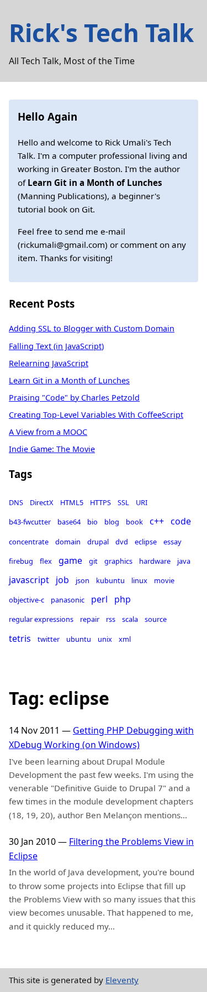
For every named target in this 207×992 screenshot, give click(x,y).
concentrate (29, 542)
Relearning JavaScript (48, 363)
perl (99, 599)
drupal (98, 542)
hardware (155, 561)
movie (164, 580)
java (183, 561)
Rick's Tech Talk (101, 32)
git (93, 561)
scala (130, 619)
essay (172, 542)
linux (139, 580)
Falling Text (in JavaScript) (56, 346)
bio (92, 522)
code (181, 521)
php (122, 599)
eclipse (146, 542)
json (82, 580)
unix (105, 639)
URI (141, 502)
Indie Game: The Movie (52, 449)
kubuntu (110, 580)
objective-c (26, 600)
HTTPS (100, 502)
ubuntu (78, 639)
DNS (16, 502)
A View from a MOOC (48, 432)
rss (110, 619)
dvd (121, 542)
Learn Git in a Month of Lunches (69, 380)
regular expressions (41, 619)
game (70, 560)
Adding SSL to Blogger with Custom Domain (91, 328)
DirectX (42, 502)
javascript (29, 580)
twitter (49, 639)
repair (89, 619)
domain (68, 542)
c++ (157, 521)
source (156, 619)
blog (111, 522)
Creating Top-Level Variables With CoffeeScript (96, 414)
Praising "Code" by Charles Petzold (74, 397)
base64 (69, 522)
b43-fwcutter (30, 522)
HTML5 (71, 502)
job (62, 580)
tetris (20, 638)
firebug (21, 561)
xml (125, 639)
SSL (123, 502)
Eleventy (122, 979)
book (134, 522)
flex (46, 561)
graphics (118, 561)
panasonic (67, 600)
